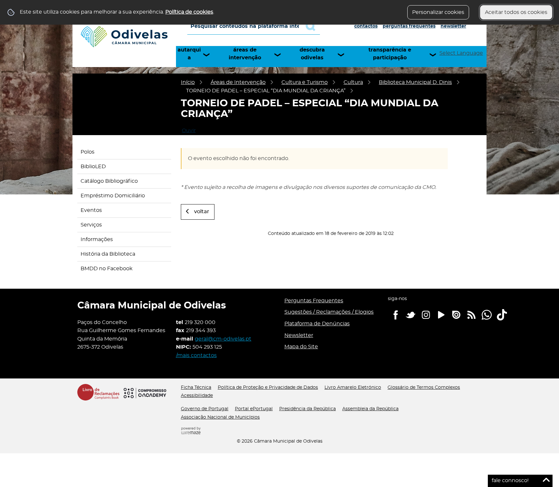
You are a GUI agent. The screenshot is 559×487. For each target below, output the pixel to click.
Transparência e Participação (389, 53)
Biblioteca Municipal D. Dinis (415, 82)
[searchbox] (253, 26)
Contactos (366, 26)
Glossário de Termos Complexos (424, 387)
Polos (87, 152)
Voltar (201, 211)
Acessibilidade (197, 395)
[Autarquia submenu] (209, 55)
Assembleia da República (370, 409)
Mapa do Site (301, 346)
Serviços (91, 224)
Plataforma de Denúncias (317, 323)
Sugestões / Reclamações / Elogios (329, 312)
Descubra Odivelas (312, 53)
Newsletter (453, 26)
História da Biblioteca (108, 254)
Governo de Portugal (204, 409)
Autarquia (189, 53)
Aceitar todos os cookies (516, 12)
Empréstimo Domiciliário (113, 195)
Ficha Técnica (196, 387)
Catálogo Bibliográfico (109, 181)
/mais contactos (196, 355)
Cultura (353, 82)
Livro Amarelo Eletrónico (352, 387)
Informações (97, 239)
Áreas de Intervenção (245, 53)
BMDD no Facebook (107, 268)
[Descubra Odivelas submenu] (344, 55)
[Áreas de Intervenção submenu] (280, 55)
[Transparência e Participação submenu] (436, 55)
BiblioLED (93, 166)
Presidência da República (307, 409)
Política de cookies (189, 12)
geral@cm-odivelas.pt (223, 339)
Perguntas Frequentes (409, 26)
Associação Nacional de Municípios (220, 417)
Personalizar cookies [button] (438, 12)
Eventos (91, 210)
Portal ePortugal (254, 409)
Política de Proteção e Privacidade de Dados (268, 387)
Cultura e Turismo (304, 82)
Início (188, 82)
